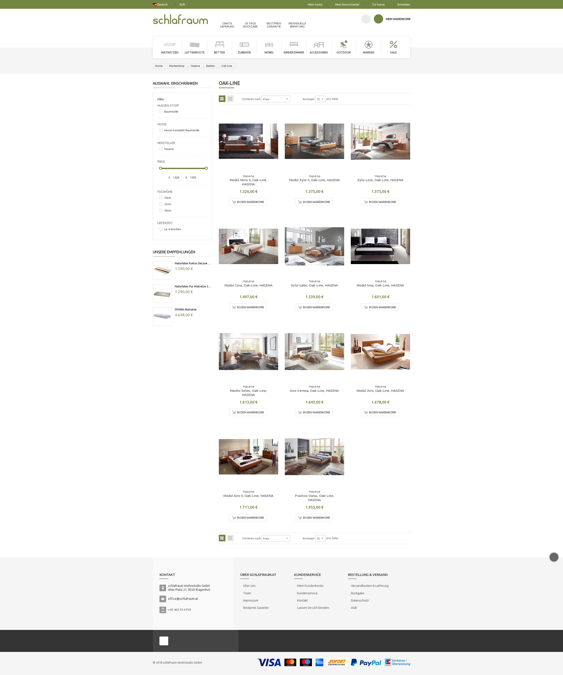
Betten (210, 65)
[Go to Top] (554, 557)
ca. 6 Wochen (172, 229)
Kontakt (302, 600)
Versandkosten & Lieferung (370, 585)
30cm (167, 210)
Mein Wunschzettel (347, 4)
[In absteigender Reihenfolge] (293, 99)
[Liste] (230, 98)
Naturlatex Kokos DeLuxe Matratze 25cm (193, 263)
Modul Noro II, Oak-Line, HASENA (248, 182)
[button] (272, 155)
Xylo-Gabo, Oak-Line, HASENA (314, 285)
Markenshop (177, 65)
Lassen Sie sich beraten (313, 607)
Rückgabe (357, 593)
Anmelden (403, 4)
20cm (167, 197)
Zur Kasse (378, 4)
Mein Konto (315, 4)
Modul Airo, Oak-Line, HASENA (380, 390)
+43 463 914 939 (179, 609)
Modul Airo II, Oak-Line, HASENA (248, 496)
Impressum (250, 600)
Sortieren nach (251, 98)
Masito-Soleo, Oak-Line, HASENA (248, 393)
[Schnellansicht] (272, 165)
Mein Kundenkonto (310, 585)
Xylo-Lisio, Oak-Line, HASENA (380, 180)
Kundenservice (307, 593)
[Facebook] (163, 641)
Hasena (195, 65)
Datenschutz (360, 600)
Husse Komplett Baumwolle (181, 130)
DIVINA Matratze (186, 309)
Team (247, 593)
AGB (354, 607)
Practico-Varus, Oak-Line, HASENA (314, 498)
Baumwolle (171, 111)
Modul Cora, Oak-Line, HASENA (248, 285)
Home (159, 65)
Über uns (249, 585)
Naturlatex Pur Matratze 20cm (193, 286)
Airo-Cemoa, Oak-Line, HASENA (314, 390)
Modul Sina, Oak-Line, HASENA (380, 285)
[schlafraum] (180, 20)
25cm (167, 204)
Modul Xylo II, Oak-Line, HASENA (314, 180)
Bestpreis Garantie (256, 607)
